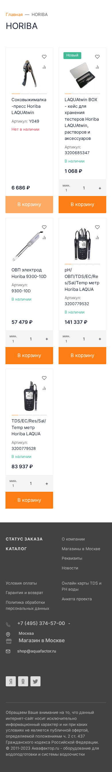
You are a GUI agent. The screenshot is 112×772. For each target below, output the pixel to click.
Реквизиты (72, 558)
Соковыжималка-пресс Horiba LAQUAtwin (28, 106)
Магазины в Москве (81, 548)
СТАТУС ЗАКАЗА (24, 539)
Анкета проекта (77, 599)
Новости (70, 568)
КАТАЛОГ (16, 548)
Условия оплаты (21, 583)
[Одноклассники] (23, 681)
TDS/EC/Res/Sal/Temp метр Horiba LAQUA (28, 427)
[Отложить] (44, 56)
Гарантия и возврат (24, 592)
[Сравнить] (44, 67)
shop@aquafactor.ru (36, 651)
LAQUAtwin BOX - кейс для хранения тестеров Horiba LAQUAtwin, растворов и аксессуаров (82, 119)
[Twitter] (35, 681)
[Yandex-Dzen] (11, 681)
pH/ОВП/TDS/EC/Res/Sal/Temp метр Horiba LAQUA (82, 279)
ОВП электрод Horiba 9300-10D (29, 273)
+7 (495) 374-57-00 (41, 623)
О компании (73, 539)
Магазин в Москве (42, 640)
